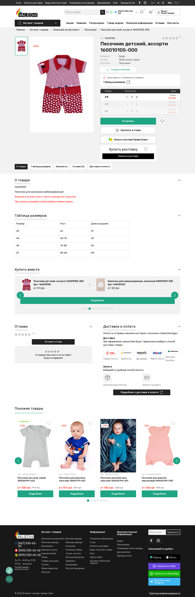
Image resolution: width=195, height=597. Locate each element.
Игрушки (45, 572)
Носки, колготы (73, 553)
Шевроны (70, 561)
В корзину (128, 121)
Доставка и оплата (100, 166)
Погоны (45, 564)
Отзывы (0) (79, 166)
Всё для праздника (75, 568)
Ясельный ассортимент (53, 538)
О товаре (21, 166)
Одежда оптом (128, 3)
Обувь (44, 557)
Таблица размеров (114, 82)
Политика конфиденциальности (164, 593)
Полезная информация (139, 23)
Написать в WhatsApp (166, 573)
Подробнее (97, 300)
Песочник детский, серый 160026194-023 (32, 479)
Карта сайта (96, 557)
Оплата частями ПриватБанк (131, 139)
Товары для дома (49, 561)
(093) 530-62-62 (30, 555)
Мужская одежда (74, 542)
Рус (177, 2)
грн (153, 2)
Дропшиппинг (103, 3)
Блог (115, 3)
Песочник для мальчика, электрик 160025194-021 (114, 479)
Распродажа (96, 23)
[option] (21, 46)
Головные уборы (74, 549)
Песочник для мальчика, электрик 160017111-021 (72, 479)
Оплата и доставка (33, 3)
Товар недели (115, 23)
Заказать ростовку (128, 156)
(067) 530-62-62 (27, 544)
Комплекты (62, 166)
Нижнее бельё (48, 553)
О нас (18, 3)
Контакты (173, 23)
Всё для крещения (75, 557)
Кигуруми (70, 546)
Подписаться (173, 532)
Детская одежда (74, 538)
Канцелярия (72, 564)
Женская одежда (50, 542)
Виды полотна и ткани (56, 3)
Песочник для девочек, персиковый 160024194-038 (157, 479)
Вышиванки (47, 546)
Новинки (81, 23)
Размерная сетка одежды (82, 3)
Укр (170, 2)
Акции (70, 23)
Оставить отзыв (53, 342)
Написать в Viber (166, 566)
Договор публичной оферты (100, 562)
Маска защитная (49, 568)
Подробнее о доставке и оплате (139, 392)
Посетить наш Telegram (162, 581)
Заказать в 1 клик (130, 130)
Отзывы (159, 23)
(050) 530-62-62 (30, 550)
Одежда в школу (49, 549)
